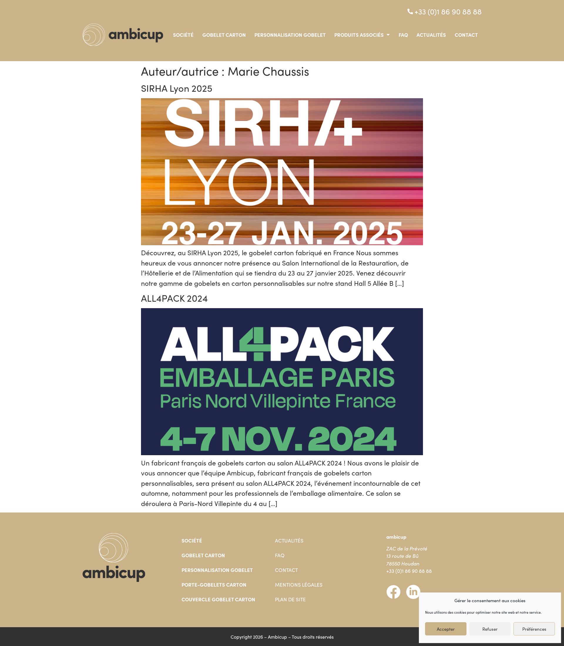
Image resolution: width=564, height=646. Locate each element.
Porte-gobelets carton (214, 584)
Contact (466, 34)
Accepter (446, 629)
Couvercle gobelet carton (218, 599)
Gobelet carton (224, 34)
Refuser (490, 629)
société (183, 34)
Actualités (431, 34)
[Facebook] (393, 592)
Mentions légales (299, 584)
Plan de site (290, 599)
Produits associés (359, 34)
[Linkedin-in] (413, 592)
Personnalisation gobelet (290, 34)
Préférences (534, 629)
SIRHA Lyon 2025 (176, 87)
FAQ (403, 34)
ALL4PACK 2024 (174, 297)
